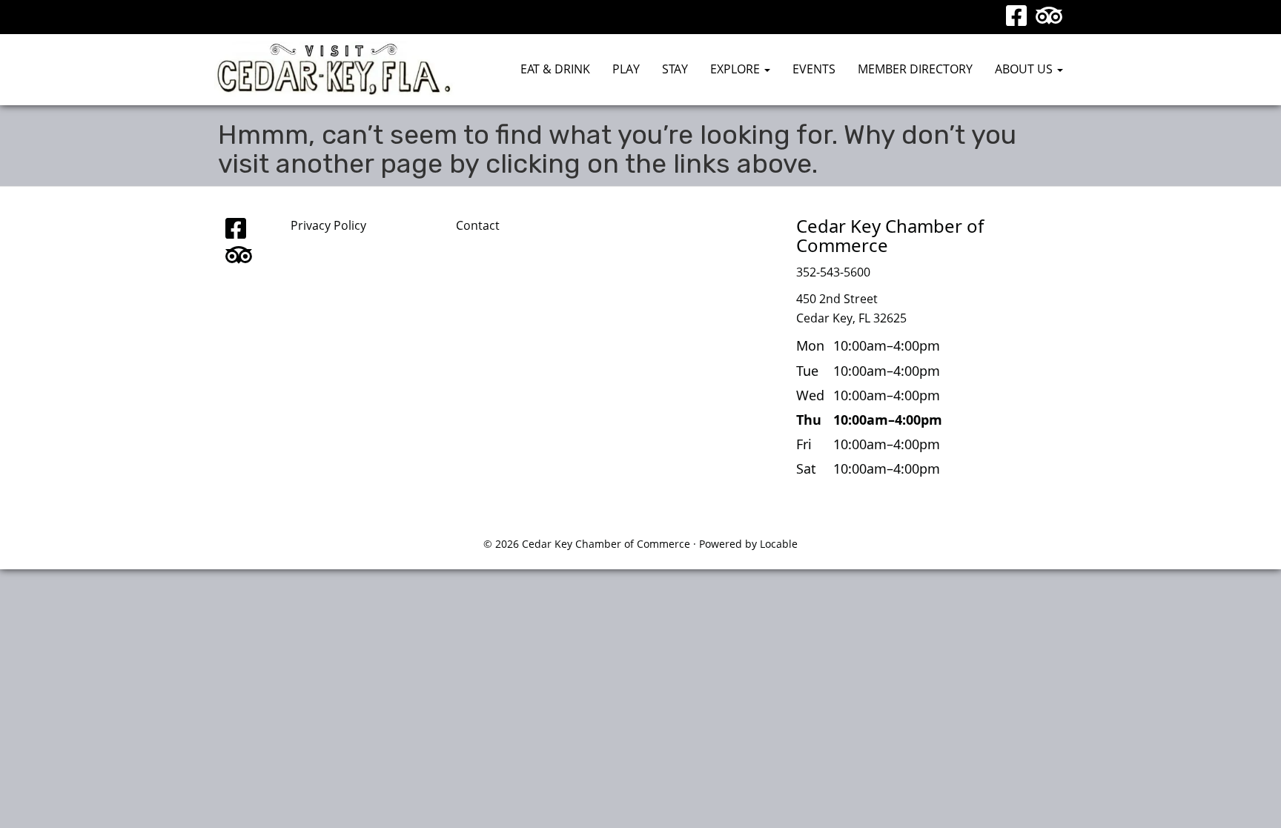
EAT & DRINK (555, 69)
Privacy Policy (328, 225)
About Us (1025, 69)
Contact (478, 225)
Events (813, 69)
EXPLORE (736, 69)
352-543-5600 (833, 272)
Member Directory (915, 69)
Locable (779, 544)
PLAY (626, 69)
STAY (675, 69)
